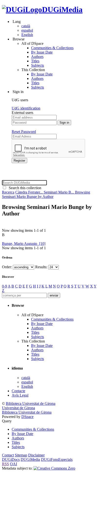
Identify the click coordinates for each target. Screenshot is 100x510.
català (25, 26)
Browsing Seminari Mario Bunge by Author (46, 194)
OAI (13, 464)
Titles (35, 61)
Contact (8, 455)
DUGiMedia (62, 9)
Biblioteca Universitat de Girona (30, 403)
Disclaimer (36, 455)
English (27, 35)
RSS (5, 464)
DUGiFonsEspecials (57, 459)
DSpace (27, 417)
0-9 (4, 286)
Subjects (37, 65)
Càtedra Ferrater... (29, 192)
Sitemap (21, 455)
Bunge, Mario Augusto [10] (23, 243)
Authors (37, 57)
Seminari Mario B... (59, 192)
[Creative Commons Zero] (54, 468)
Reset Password (24, 132)
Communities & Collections (52, 48)
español (27, 30)
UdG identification (26, 108)
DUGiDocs (11, 459)
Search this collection (24, 188)
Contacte (18, 391)
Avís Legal (20, 395)
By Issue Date (42, 52)
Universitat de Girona (18, 408)
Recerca (8, 192)
